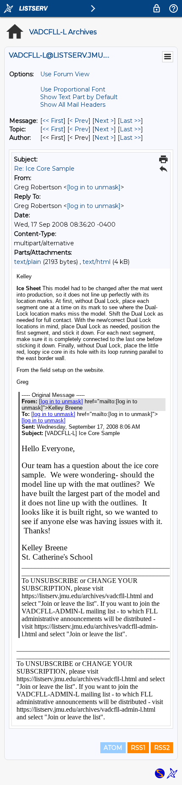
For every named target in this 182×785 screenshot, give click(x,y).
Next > (104, 121)
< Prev (78, 121)
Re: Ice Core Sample (44, 168)
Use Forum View (64, 74)
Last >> (130, 121)
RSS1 (138, 748)
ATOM (113, 748)
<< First (52, 121)
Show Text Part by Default (79, 97)
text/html (96, 262)
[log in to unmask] (94, 187)
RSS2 (162, 748)
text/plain (27, 262)
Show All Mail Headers (72, 104)
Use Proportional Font (72, 89)
